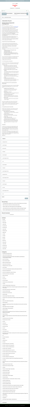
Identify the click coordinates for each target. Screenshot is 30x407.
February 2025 (4, 242)
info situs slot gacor (5, 280)
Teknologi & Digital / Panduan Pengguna (8, 375)
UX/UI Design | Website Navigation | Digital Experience (10, 399)
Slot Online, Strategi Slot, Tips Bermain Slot (8, 356)
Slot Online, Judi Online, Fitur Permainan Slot (8, 345)
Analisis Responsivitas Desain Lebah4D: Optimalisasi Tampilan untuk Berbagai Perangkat (14, 208)
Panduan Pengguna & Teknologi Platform (8, 308)
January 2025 (4, 243)
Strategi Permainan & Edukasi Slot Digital (8, 365)
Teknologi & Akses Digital (6, 370)
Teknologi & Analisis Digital (6, 372)
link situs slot (4, 148)
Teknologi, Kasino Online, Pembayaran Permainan (9, 390)
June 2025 (4, 235)
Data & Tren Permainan (5, 259)
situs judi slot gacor (5, 324)
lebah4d (4, 299)
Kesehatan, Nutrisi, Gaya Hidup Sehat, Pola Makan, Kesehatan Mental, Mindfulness (13, 297)
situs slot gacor (5, 164)
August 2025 (4, 232)
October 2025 (4, 229)
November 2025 (5, 227)
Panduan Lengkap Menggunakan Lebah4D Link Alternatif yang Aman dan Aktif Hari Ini (14, 209)
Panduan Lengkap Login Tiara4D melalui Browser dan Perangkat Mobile (12, 206)
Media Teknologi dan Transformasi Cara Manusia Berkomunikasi (21, 13)
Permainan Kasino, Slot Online (6, 319)
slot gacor (4, 151)
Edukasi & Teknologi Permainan (7, 262)
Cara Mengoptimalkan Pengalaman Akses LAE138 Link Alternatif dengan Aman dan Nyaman (15, 203)
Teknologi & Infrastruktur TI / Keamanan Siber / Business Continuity (11, 378)
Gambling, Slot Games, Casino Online (7, 265)
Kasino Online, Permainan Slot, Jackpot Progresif (9, 289)
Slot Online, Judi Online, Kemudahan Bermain (8, 346)
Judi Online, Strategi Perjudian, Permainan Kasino (9, 285)
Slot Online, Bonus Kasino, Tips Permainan (8, 343)
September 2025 (5, 230)
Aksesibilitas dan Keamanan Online (7, 253)
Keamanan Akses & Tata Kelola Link (7, 292)
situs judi (4, 321)
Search (3, 196)
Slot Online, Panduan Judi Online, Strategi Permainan (9, 351)
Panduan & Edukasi (5, 302)
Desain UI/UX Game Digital (6, 260)
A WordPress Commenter (6, 214)
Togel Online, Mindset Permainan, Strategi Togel (9, 391)
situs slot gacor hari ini (6, 171)
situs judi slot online (5, 326)
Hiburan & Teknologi (5, 275)
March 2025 (4, 240)
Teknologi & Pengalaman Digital (7, 383)
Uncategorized (4, 397)
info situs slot (4, 278)
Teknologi (4, 367)
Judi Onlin (4, 283)
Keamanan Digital (5, 294)
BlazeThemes (23, 405)
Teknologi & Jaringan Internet (6, 380)
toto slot (4, 187)
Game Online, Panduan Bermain (7, 270)
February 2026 (4, 222)
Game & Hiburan (5, 267)
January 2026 (4, 224)
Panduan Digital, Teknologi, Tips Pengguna (8, 306)
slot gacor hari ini (5, 174)
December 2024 (5, 245)
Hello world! (12, 214)
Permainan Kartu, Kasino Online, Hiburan (8, 318)
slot (3, 161)
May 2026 (4, 219)
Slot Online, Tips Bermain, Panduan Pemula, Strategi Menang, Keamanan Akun (13, 358)
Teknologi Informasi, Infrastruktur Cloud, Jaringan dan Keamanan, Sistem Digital (13, 385)
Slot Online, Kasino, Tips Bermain (7, 348)
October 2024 (4, 248)
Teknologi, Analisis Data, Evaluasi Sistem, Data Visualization (10, 388)
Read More (3, 135)
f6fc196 (4, 25)
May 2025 (4, 237)
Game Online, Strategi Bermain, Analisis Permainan (9, 272)
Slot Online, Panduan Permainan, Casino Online (9, 353)
